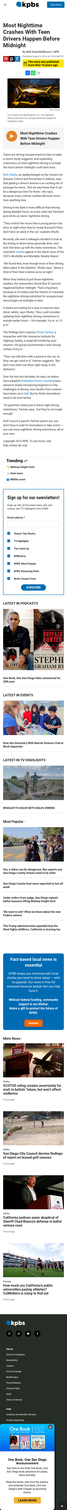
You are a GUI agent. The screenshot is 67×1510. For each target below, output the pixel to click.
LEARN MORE (27, 1500)
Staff (8, 1394)
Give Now (55, 4)
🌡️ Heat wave (14, 473)
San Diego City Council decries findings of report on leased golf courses (33, 1155)
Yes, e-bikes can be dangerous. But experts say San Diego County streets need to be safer (32, 871)
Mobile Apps (12, 1377)
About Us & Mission (15, 1354)
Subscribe (33, 587)
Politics (6, 1081)
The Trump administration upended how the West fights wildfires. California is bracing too (31, 927)
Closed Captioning (15, 1420)
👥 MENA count (15, 479)
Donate (33, 1023)
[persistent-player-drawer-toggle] (63, 1506)
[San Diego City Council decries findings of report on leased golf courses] (33, 1128)
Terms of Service (14, 1399)
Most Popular (13, 822)
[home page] (27, 5)
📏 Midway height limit (20, 467)
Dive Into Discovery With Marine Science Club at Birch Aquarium (33, 744)
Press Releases (13, 1383)
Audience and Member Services (21, 1414)
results (20, 251)
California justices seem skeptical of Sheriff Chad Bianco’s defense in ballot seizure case (32, 1221)
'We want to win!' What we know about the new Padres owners (32, 913)
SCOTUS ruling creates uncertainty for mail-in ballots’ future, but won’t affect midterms (32, 1089)
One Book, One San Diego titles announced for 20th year (31, 679)
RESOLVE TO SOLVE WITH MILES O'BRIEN (29, 808)
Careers (10, 1366)
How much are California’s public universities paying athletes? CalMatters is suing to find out (28, 1289)
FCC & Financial (13, 1371)
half (26, 393)
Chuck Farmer (44, 332)
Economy (7, 1281)
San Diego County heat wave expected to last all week (33, 885)
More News (11, 1038)
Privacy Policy (13, 1388)
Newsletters (12, 1360)
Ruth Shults (10, 174)
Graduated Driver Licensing (37, 380)
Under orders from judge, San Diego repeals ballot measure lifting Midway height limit (30, 899)
